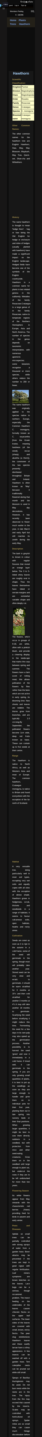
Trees (13, 24)
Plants (22, 20)
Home (13, 20)
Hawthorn (24, 24)
